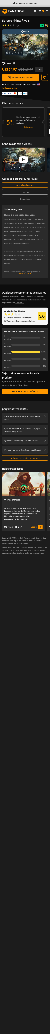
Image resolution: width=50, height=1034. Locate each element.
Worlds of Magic (12, 499)
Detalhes (25, 192)
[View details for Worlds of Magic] (23, 484)
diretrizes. (19, 303)
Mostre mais (24, 273)
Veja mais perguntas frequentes (25, 458)
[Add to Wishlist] (44, 77)
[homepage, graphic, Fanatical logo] (13, 11)
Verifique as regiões (9, 88)
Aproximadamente (25, 185)
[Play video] (23, 159)
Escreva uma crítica (25, 391)
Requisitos (25, 199)
